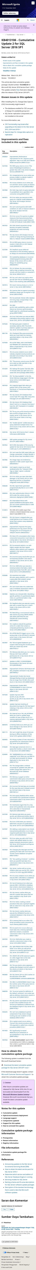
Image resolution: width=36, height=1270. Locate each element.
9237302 (4, 765)
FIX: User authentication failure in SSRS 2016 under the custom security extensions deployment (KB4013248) (22, 495)
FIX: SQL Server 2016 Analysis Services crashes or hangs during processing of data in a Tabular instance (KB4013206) (22, 237)
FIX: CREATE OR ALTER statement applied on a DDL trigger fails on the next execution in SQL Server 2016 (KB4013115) (22, 959)
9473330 (4, 695)
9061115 (4, 732)
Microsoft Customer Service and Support (15, 1074)
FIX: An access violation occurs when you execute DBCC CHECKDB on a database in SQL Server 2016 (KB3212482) (22, 877)
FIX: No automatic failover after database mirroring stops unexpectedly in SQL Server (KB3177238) (22, 300)
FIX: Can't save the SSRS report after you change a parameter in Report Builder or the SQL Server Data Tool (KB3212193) (22, 454)
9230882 (4, 536)
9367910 (4, 883)
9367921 (4, 892)
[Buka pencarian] (28, 20)
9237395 (4, 805)
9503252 (4, 242)
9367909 (4, 876)
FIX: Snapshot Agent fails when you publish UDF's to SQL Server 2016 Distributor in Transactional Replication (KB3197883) (22, 388)
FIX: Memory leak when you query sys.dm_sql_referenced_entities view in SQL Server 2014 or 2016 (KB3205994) (22, 816)
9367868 (4, 190)
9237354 (4, 376)
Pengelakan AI (5, 1257)
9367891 (4, 361)
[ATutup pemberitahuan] (33, 2)
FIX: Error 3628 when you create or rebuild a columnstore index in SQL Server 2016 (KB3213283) (21, 941)
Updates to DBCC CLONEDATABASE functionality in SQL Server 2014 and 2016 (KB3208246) (21, 663)
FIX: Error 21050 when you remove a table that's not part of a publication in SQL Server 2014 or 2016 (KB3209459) (22, 823)
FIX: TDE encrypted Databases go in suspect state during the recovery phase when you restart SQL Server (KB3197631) (22, 645)
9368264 (4, 316)
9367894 (4, 467)
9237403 (4, 268)
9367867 (4, 395)
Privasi (17, 1259)
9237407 (4, 829)
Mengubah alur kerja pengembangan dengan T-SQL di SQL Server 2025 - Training (17, 1228)
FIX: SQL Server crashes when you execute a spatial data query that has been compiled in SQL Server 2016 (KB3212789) (21, 895)
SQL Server (20, 35)
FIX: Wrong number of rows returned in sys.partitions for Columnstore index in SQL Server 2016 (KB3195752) (22, 741)
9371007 (4, 946)
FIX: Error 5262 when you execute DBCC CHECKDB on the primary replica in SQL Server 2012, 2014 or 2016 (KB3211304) (22, 318)
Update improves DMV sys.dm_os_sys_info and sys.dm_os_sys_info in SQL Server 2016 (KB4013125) (22, 697)
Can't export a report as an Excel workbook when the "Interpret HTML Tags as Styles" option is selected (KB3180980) (21, 470)
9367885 (4, 594)
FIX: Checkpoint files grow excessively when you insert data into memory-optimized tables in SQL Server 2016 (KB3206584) (21, 336)
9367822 (4, 445)
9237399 (4, 814)
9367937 (4, 305)
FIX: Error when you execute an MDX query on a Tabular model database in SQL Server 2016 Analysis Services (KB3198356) (21, 200)
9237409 (4, 277)
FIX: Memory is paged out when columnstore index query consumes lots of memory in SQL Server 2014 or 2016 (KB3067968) (22, 780)
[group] (18, 598)
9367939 (4, 939)
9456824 (4, 156)
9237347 (4, 566)
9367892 (4, 290)
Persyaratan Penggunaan (9, 1265)
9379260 (4, 324)
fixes (18, 90)
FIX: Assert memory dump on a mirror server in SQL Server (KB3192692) (21, 286)
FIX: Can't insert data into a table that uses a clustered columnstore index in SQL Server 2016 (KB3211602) (21, 588)
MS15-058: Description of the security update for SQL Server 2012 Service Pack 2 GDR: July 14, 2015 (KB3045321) (22, 447)
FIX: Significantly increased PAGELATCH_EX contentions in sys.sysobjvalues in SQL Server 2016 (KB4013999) (21, 1033)
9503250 (4, 633)
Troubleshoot (10, 35)
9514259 (4, 369)
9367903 (4, 476)
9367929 (4, 624)
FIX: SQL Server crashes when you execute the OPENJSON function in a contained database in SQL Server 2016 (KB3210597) (22, 914)
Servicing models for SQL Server (16, 1180)
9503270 (4, 652)
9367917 (4, 298)
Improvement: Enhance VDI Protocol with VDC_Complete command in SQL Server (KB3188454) (22, 670)
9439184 (4, 432)
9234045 (4, 754)
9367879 (4, 527)
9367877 (4, 586)
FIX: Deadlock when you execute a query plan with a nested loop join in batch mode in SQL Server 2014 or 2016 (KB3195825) (22, 606)
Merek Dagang (24, 1265)
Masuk (32, 20)
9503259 (4, 411)
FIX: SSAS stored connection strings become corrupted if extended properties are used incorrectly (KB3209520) (21, 228)
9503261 (4, 423)
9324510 (4, 838)
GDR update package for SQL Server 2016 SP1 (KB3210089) (21, 440)
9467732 (4, 235)
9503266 (4, 1021)
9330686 (4, 575)
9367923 (4, 911)
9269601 (4, 439)
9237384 (4, 249)
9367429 (4, 385)
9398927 (4, 500)
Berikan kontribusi (7, 1259)
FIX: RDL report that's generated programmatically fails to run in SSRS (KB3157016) (21, 488)
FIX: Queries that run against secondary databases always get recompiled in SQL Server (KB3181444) (22, 292)
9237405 (4, 822)
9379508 (4, 342)
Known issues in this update (11, 60)
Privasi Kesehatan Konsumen (10, 1262)
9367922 (4, 902)
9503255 (4, 1012)
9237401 (4, 257)
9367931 (4, 920)
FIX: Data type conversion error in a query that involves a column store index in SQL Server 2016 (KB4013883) (22, 749)
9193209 (4, 747)
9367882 (4, 460)
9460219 (4, 352)
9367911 (4, 216)
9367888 (4, 603)
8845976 (4, 725)
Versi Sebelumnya (18, 1257)
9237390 (4, 795)
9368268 (4, 486)
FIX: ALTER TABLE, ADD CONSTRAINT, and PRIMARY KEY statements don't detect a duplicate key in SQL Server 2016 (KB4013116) (21, 345)
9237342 (4, 557)
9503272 (4, 517)
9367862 (4, 183)
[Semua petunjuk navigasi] (3, 34)
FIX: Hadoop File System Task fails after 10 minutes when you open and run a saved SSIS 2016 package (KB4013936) (22, 370)
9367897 (4, 643)
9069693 (4, 739)
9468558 (4, 991)
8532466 (4, 713)
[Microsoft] (18, 20)
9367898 (4, 613)
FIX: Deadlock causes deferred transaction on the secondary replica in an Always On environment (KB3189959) (22, 251)
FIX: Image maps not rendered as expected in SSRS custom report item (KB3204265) (21, 462)
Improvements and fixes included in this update (18, 63)
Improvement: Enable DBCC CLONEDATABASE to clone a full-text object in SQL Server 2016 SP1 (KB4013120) (21, 688)
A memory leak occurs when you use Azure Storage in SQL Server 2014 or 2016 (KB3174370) (21, 726)
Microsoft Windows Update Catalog (16, 1094)
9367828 (4, 850)
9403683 (4, 974)
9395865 (4, 402)
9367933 (4, 928)
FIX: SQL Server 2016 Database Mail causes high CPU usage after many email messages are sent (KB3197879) (22, 397)
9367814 (4, 285)
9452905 (4, 982)
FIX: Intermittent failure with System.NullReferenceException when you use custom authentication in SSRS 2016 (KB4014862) (22, 503)
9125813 (4, 510)
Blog (27, 1257)
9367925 (4, 225)
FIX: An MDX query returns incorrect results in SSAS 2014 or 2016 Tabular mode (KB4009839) (21, 244)
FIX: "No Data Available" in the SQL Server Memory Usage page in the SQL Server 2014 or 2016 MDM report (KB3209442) (22, 379)
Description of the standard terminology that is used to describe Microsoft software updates (19, 1190)
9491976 (4, 1001)
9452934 (4, 685)
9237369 (4, 786)
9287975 (4, 175)
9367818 (4, 452)
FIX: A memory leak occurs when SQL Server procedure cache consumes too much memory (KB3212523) (22, 922)
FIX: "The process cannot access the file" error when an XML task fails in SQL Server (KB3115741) (22, 363)
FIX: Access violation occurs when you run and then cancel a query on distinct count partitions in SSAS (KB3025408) (22, 184)
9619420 (4, 1030)
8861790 (4, 333)
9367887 (4, 868)
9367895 (4, 669)
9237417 (4, 661)
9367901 (4, 207)
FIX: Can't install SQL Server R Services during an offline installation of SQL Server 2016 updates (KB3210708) (21, 734)
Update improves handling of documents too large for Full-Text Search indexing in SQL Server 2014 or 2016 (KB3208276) (22, 707)
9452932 (4, 676)
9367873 (4, 859)
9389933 (4, 493)
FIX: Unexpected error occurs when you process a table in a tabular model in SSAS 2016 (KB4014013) (22, 177)
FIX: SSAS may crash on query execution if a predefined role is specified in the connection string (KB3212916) (22, 192)
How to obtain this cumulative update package (17, 65)
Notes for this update (9, 68)
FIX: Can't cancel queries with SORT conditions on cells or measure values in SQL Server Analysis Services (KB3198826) (22, 209)
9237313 (4, 777)
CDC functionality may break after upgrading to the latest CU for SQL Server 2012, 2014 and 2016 (19, 126)
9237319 (4, 545)
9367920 (4, 1040)
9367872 (4, 197)
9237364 (4, 166)
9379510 (4, 956)
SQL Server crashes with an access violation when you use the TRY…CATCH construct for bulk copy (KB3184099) (22, 870)
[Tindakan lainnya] (33, 34)
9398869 (4, 965)
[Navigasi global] (2, 20)
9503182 (4, 704)
